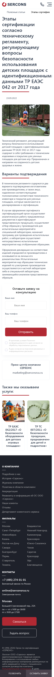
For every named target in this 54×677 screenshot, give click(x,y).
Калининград (34, 534)
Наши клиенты (10, 503)
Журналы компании (13, 482)
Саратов (31, 551)
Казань (5, 538)
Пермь (5, 556)
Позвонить (15, 673)
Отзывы (6, 507)
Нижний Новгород (37, 530)
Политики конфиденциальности (22, 341)
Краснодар (33, 556)
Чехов (30, 547)
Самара (6, 547)
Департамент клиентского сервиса (20, 511)
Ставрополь (8, 560)
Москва (6, 526)
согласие (18, 349)
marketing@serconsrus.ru (28, 372)
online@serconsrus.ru (15, 590)
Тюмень (6, 564)
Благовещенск (34, 564)
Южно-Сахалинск (36, 543)
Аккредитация (10, 491)
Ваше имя (9, 298)
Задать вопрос (19, 633)
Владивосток (34, 526)
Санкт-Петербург (11, 530)
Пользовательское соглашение (16, 668)
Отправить (25, 332)
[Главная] (3, 12)
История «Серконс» (12, 478)
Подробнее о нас (11, 474)
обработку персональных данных (23, 345)
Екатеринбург (9, 551)
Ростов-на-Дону (10, 543)
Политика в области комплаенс (19, 486)
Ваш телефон (11, 313)
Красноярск (33, 538)
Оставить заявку (39, 673)
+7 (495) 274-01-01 (14, 580)
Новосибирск (9, 534)
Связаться (19, 621)
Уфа (29, 560)
